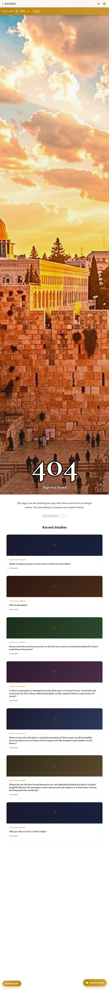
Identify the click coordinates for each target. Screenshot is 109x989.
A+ (28, 11)
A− (17, 11)
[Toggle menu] (104, 4)
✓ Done (36, 11)
